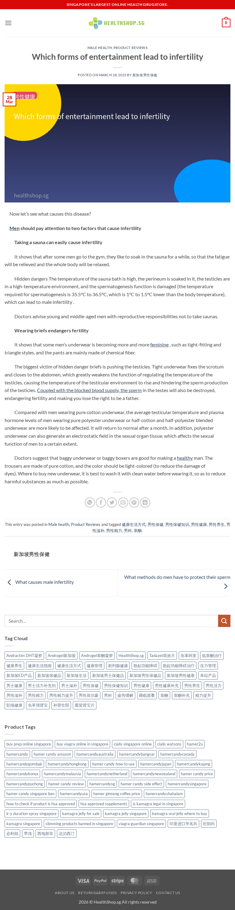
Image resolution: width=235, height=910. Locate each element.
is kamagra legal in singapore (158, 803)
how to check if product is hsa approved (40, 803)
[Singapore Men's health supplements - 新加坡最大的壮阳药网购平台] (117, 23)
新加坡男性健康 (181, 675)
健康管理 (95, 665)
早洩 (28, 833)
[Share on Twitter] (112, 502)
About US (64, 892)
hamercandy (17, 754)
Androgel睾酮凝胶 (97, 655)
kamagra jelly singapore (126, 813)
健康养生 (14, 665)
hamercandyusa (74, 793)
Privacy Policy (136, 892)
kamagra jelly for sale (80, 813)
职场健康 (14, 705)
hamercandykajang (193, 763)
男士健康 (14, 685)
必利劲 (12, 833)
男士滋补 (69, 685)
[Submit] (224, 621)
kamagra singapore (23, 823)
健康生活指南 (40, 665)
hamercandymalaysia (62, 773)
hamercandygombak (24, 763)
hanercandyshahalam (164, 793)
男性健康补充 (167, 685)
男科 (128, 530)
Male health (100, 48)
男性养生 (217, 524)
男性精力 (114, 530)
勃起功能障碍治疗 (179, 665)
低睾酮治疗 (212, 655)
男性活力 (214, 685)
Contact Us (168, 892)
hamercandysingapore (187, 783)
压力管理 (208, 665)
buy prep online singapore (28, 744)
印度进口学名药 (183, 823)
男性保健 (155, 524)
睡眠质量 (147, 695)
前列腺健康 (118, 665)
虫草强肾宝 (38, 705)
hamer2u (195, 744)
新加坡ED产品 (19, 675)
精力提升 (203, 695)
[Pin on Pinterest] (134, 502)
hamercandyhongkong (67, 763)
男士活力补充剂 (42, 685)
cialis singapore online (133, 744)
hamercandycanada (177, 754)
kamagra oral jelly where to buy (179, 813)
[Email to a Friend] (123, 502)
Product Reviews (130, 48)
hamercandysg (102, 783)
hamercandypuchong (24, 783)
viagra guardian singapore (141, 823)
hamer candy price (197, 773)
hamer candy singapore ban (30, 793)
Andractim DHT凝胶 (24, 655)
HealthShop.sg (131, 655)
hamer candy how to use (113, 763)
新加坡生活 (77, 675)
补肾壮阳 (61, 705)
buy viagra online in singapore (82, 744)
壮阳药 (209, 823)
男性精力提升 (61, 695)
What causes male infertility (44, 582)
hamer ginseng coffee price (116, 793)
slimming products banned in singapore (79, 823)
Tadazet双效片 (162, 655)
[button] (8, 22)
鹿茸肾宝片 (85, 705)
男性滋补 (14, 695)
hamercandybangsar (137, 754)
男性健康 (199, 524)
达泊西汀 (67, 833)
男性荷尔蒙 (89, 695)
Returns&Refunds (97, 892)
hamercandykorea (22, 773)
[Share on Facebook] (101, 502)
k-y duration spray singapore (31, 813)
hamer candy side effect (141, 783)
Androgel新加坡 (62, 655)
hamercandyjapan (155, 763)
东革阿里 (188, 655)
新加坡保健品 (49, 675)
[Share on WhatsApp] (90, 502)
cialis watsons (169, 744)
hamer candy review (66, 783)
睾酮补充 (182, 695)
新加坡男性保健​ (144, 75)
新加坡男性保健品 (145, 675)
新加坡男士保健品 (108, 675)
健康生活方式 (134, 524)
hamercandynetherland (107, 773)
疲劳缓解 (125, 695)
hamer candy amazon (52, 754)
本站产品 (208, 675)
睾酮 (138, 530)
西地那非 (45, 833)
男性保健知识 (177, 524)
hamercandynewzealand (154, 773)
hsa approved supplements (103, 803)
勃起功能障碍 (145, 665)
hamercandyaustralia (95, 754)
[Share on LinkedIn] (145, 502)
